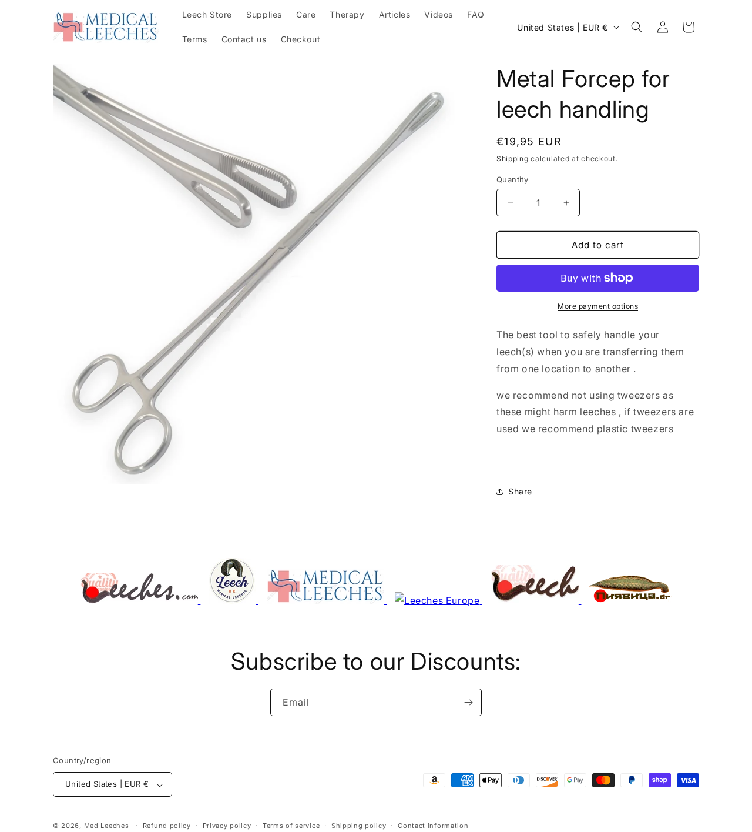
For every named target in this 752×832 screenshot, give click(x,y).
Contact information (433, 825)
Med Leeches (106, 826)
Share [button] (520, 491)
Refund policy (167, 825)
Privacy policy (227, 825)
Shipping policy (359, 825)
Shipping (512, 158)
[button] (637, 27)
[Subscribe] (468, 702)
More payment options (598, 306)
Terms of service (291, 825)
